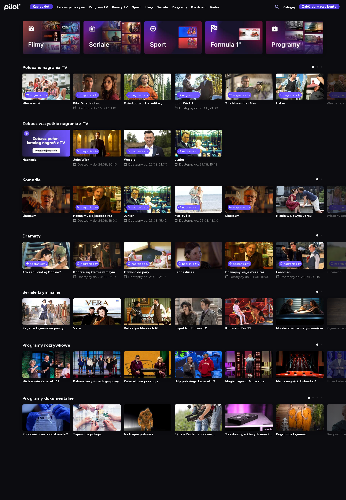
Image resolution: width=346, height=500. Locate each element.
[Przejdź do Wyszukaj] (277, 7)
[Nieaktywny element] (51, 37)
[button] (313, 67)
